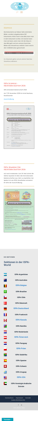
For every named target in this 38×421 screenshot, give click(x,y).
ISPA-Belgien (21, 285)
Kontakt (28, 398)
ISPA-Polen (21, 348)
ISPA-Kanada (21, 320)
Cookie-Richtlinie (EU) (18, 400)
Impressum (19, 398)
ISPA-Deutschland (21, 308)
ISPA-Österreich (21, 337)
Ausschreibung (9, 99)
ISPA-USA (21, 377)
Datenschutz (9, 398)
